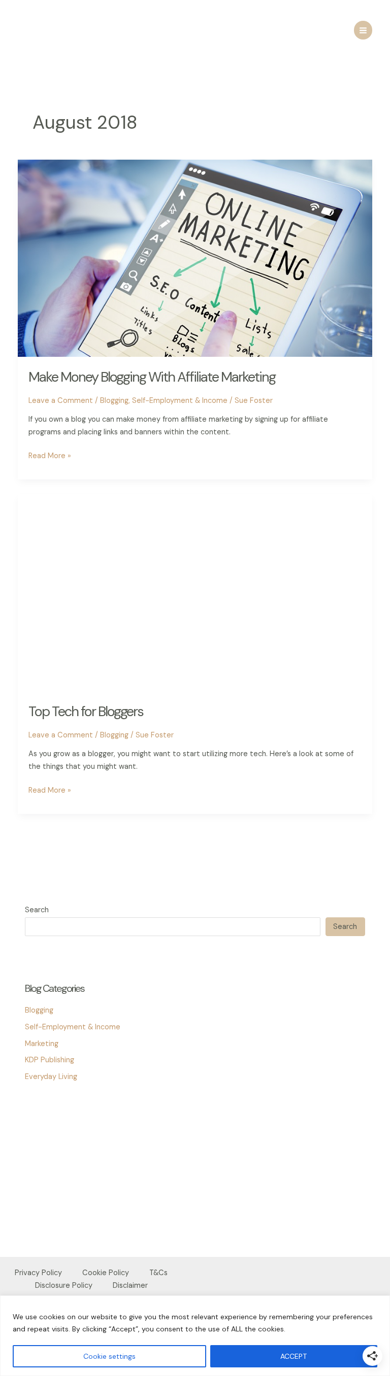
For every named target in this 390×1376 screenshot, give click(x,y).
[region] (195, 1335)
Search (37, 910)
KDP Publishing (49, 1060)
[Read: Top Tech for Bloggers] (195, 592)
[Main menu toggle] (363, 30)
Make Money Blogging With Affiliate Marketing (151, 377)
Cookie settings (109, 1356)
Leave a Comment (60, 400)
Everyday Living (51, 1077)
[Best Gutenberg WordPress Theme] (50, 1154)
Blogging (114, 400)
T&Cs (158, 1273)
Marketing (41, 1044)
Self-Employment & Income (180, 400)
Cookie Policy (105, 1273)
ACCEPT (293, 1356)
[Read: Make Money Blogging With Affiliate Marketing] (195, 258)
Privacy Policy (38, 1273)
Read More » (49, 457)
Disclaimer (130, 1285)
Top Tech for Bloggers (85, 711)
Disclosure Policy (63, 1285)
